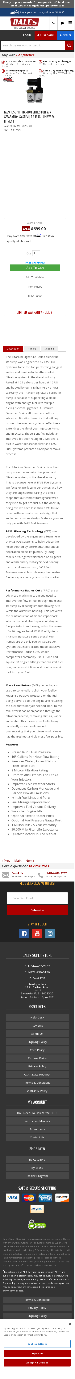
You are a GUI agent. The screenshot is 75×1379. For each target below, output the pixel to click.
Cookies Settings (37, 1343)
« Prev (6, 861)
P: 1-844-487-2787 (37, 966)
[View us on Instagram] (50, 933)
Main (18, 861)
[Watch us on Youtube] (37, 933)
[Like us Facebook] (24, 933)
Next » (30, 861)
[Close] (70, 1324)
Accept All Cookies (37, 1362)
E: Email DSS (37, 978)
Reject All (37, 1353)
